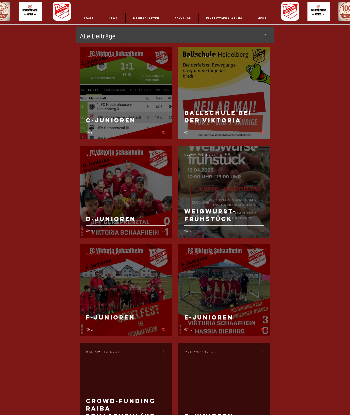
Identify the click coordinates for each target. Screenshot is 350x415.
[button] (265, 35)
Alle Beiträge (97, 35)
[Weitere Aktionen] (165, 56)
